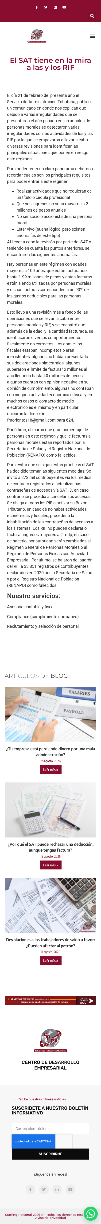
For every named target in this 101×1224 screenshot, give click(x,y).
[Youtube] (64, 7)
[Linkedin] (55, 7)
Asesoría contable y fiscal (30, 606)
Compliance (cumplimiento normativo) (43, 616)
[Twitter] (45, 7)
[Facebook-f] (36, 7)
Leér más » (50, 769)
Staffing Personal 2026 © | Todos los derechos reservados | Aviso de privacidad (50, 1216)
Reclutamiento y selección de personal (43, 626)
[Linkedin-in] (57, 1189)
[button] (92, 16)
